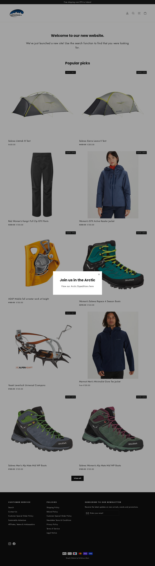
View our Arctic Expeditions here (77, 286)
